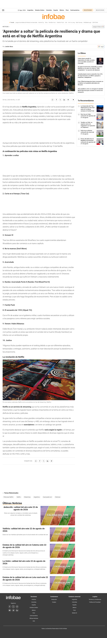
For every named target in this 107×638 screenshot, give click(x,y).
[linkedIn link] (17, 610)
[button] (3, 10)
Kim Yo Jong (71, 22)
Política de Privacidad (94, 602)
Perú (67, 10)
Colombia (49, 10)
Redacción (54, 599)
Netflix (19, 497)
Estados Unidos (39, 10)
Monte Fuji (41, 22)
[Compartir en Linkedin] (64, 99)
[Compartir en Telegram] (68, 99)
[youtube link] (9, 610)
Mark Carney (79, 22)
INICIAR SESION (100, 10)
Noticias (6, 26)
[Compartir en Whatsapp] (52, 99)
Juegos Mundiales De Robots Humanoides (26, 22)
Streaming (27, 497)
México (62, 10)
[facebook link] (9, 606)
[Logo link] (53, 16)
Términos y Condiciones (95, 599)
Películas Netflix (8, 497)
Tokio (46, 22)
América (34, 599)
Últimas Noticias (34, 618)
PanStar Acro (52, 22)
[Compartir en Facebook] (56, 99)
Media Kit (74, 613)
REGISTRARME (88, 10)
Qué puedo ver (47, 497)
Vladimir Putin (60, 22)
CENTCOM (95, 22)
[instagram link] (17, 606)
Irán (66, 22)
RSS (34, 621)
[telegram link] (13, 610)
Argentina (30, 10)
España (55, 10)
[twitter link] (13, 606)
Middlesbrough (87, 22)
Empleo (54, 602)
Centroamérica (74, 10)
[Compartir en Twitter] (60, 99)
